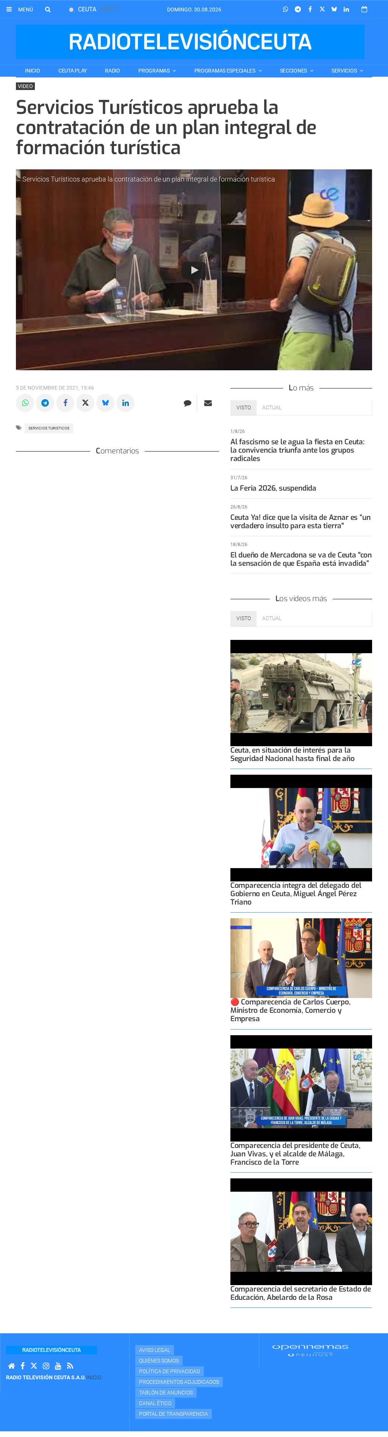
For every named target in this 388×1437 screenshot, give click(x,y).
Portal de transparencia (173, 1414)
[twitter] (33, 1366)
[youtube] (58, 1366)
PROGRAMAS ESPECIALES (225, 71)
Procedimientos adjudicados (179, 1382)
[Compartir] (286, 9)
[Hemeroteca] (364, 9)
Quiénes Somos (159, 1361)
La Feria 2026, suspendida (273, 488)
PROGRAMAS (154, 71)
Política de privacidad (169, 1371)
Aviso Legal (154, 1350)
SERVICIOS (345, 71)
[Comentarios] (188, 403)
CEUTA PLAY (72, 71)
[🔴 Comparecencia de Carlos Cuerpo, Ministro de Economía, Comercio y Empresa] (301, 958)
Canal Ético (155, 1403)
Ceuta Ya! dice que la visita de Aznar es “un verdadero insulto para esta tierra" (300, 522)
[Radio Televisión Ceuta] (190, 42)
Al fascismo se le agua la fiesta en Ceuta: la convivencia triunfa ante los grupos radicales (297, 450)
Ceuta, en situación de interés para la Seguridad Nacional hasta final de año (292, 754)
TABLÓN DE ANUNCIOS (166, 1393)
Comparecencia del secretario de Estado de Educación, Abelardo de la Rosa (300, 1293)
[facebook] (22, 1366)
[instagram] (46, 1366)
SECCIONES (294, 71)
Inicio (32, 71)
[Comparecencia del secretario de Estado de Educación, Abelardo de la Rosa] (301, 1231)
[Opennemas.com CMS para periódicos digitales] (310, 1350)
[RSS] (70, 1366)
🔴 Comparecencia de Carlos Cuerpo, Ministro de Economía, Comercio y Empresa (290, 1010)
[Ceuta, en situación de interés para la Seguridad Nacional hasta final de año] (301, 693)
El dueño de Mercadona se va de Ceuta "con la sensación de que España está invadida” (301, 559)
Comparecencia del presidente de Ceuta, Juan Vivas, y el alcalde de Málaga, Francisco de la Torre (295, 1154)
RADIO (112, 71)
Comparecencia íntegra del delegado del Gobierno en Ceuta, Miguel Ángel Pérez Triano (295, 894)
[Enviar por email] (208, 403)
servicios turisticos (48, 428)
